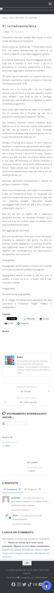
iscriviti (25, 546)
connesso (19, 538)
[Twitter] (24, 584)
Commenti (13, 489)
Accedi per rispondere (20, 510)
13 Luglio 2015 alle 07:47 (33, 498)
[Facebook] (13, 584)
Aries (6, 32)
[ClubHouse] (35, 584)
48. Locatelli (32, 462)
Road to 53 (7, 437)
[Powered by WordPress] (18, 578)
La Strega (15, 498)
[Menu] (50, 3)
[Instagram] (19, 584)
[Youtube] (40, 584)
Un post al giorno (26, 18)
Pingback (33, 489)
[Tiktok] (30, 584)
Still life (8, 18)
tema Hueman (41, 577)
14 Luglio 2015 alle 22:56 (31, 515)
